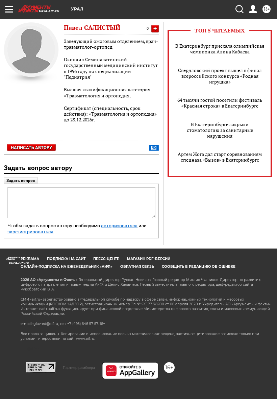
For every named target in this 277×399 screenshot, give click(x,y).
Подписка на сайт (66, 259)
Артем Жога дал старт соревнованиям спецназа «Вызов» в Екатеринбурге (220, 157)
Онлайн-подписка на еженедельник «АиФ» (66, 266)
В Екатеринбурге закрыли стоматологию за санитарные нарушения (220, 130)
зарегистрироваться (30, 232)
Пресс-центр (106, 259)
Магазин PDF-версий (148, 259)
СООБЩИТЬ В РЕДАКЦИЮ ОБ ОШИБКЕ (198, 266)
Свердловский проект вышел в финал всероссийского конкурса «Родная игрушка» (220, 76)
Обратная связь (137, 266)
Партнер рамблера (79, 368)
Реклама (30, 259)
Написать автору (31, 147)
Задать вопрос (20, 180)
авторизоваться (119, 226)
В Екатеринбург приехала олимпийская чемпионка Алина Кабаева (219, 48)
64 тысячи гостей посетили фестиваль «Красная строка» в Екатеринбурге (219, 103)
